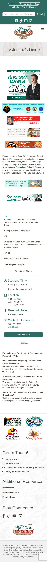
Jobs (37, 4)
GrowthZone (29, 557)
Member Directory (10, 493)
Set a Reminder (23, 334)
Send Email (13, 327)
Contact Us (12, 4)
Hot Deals (15, 7)
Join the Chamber (29, 7)
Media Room (8, 488)
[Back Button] (5, 216)
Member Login (26, 4)
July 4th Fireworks (35, 167)
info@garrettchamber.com (18, 472)
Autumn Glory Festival (12, 167)
